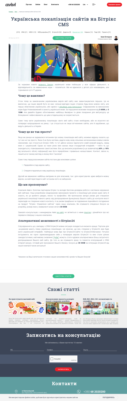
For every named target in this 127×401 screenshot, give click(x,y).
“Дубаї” (56, 237)
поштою (87, 212)
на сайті (60, 212)
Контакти (55, 4)
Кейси (38, 4)
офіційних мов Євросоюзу (70, 107)
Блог (46, 4)
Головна (11, 11)
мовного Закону (45, 84)
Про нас (29, 4)
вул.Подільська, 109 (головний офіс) (34, 391)
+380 (94, 391)
